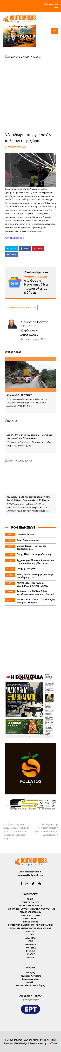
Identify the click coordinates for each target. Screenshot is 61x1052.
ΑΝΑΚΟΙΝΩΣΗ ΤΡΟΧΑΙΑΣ (19, 395)
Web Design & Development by (36, 1043)
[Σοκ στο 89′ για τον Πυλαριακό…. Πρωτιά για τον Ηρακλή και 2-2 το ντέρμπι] (30, 425)
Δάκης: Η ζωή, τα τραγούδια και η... (35, 554)
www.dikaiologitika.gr (14, 238)
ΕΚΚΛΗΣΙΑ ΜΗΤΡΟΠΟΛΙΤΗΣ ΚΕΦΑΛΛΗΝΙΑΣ (30, 928)
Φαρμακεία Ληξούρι (30, 979)
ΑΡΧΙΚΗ (30, 899)
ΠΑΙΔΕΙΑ (31, 957)
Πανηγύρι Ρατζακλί (26, 568)
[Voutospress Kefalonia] (19, 19)
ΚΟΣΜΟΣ (31, 935)
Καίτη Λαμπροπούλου (28, 540)
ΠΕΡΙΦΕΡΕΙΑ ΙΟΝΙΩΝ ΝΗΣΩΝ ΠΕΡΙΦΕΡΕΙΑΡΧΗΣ (30, 925)
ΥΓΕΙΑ (30, 941)
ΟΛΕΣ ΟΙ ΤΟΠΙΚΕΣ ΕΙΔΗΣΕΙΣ (30, 905)
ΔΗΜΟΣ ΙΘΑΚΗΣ (30, 922)
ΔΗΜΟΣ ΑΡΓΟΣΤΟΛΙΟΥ (30, 912)
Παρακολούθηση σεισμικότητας (30, 985)
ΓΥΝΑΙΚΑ (30, 951)
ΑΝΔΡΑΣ (31, 954)
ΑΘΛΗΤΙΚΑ (30, 938)
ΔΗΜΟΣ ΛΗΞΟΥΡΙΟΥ (30, 915)
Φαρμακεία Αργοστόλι (30, 976)
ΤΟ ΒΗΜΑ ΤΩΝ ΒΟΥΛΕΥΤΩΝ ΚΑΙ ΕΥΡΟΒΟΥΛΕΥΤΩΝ (30, 909)
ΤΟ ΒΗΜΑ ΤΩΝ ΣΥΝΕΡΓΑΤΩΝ (21, 307)
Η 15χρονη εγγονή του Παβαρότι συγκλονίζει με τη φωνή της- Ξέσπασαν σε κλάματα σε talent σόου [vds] (16, 831)
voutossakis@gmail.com (30, 875)
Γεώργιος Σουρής (25, 534)
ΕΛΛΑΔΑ (30, 931)
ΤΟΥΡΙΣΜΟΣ (30, 944)
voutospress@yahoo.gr (30, 871)
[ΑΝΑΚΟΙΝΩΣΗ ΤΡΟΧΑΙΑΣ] (30, 374)
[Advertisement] (30, 640)
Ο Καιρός (30, 973)
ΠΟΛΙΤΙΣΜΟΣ (30, 948)
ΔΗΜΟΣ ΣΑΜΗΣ (30, 918)
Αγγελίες (30, 982)
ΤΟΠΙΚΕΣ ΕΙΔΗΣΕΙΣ (30, 902)
